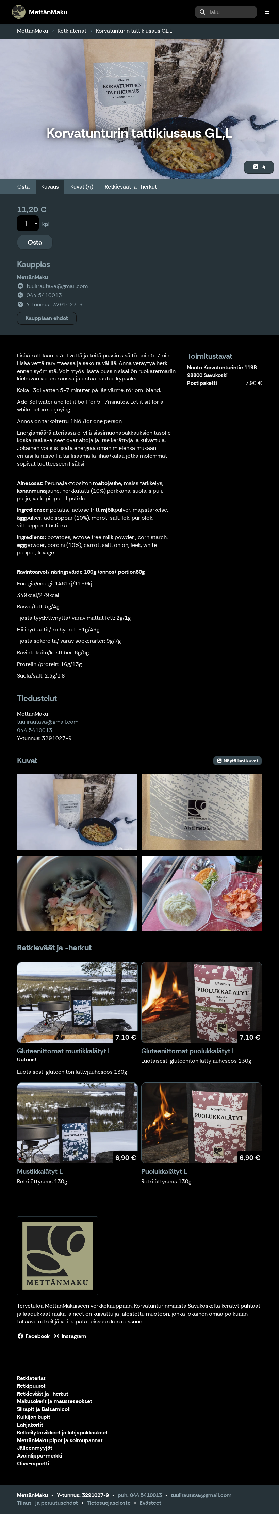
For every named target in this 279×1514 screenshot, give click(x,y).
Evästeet (150, 1503)
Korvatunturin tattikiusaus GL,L (134, 30)
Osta (23, 186)
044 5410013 (34, 730)
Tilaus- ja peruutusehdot (47, 1503)
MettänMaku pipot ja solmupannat (60, 1440)
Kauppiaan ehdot (47, 318)
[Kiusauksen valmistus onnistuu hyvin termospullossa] (77, 893)
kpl (46, 224)
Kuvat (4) (81, 186)
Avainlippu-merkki (39, 1456)
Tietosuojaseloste (109, 1503)
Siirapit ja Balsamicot (43, 1409)
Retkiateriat (72, 30)
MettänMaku (32, 30)
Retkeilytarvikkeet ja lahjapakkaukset (62, 1433)
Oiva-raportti (33, 1464)
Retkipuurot (31, 1386)
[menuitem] (226, 12)
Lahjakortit (30, 1425)
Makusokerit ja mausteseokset (54, 1401)
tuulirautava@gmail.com (47, 722)
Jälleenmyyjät (34, 1448)
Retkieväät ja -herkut (131, 186)
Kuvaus (50, 186)
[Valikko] (267, 12)
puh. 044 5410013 (140, 1495)
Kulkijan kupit (33, 1417)
